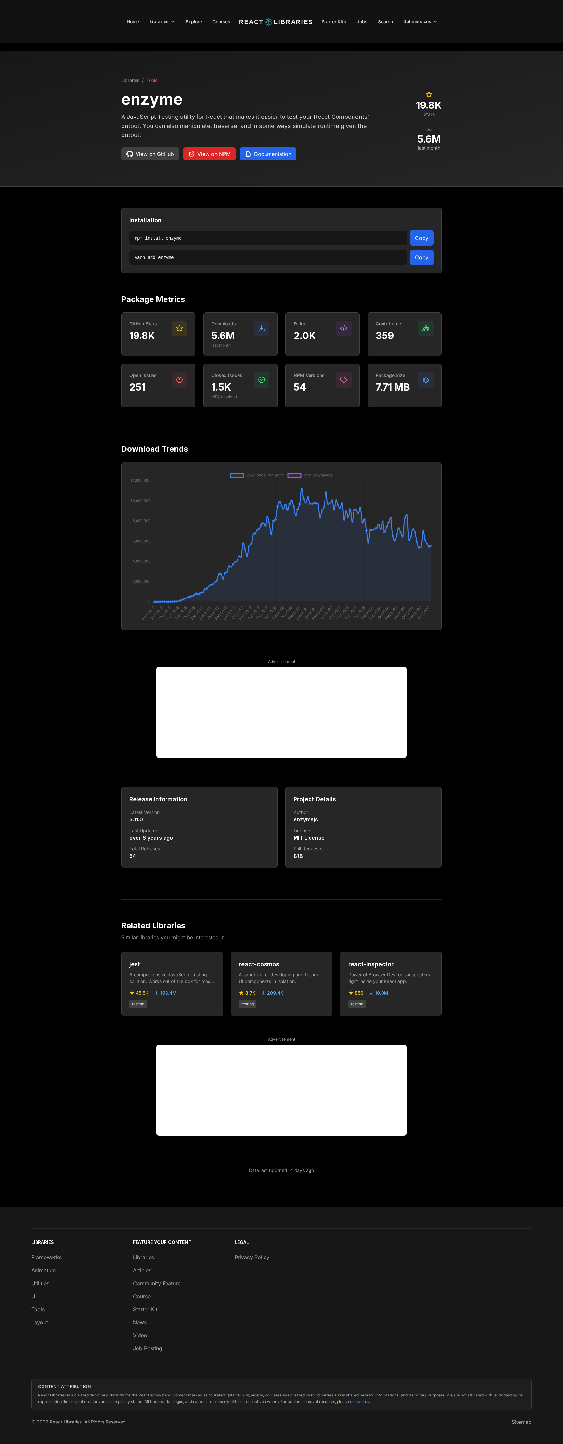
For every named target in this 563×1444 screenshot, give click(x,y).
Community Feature (156, 1283)
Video (140, 1335)
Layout (39, 1322)
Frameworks (46, 1257)
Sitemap (522, 1422)
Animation (43, 1270)
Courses (221, 21)
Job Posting (147, 1348)
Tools (151, 80)
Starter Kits (334, 21)
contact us (359, 1401)
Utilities (40, 1283)
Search (385, 21)
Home (133, 21)
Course (142, 1296)
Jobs (362, 21)
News (140, 1322)
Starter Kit (145, 1309)
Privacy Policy (252, 1257)
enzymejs (306, 819)
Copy (421, 238)
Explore (194, 21)
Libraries (130, 80)
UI (33, 1296)
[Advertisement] (281, 712)
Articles (142, 1270)
